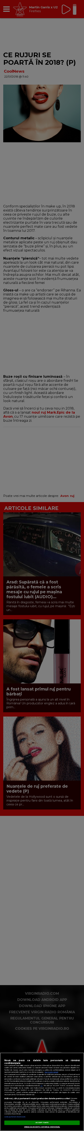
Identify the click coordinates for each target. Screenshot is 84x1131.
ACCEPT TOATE (42, 1123)
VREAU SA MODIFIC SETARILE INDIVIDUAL (42, 1127)
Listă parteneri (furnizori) (14, 1117)
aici (41, 1086)
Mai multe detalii (51, 1072)
